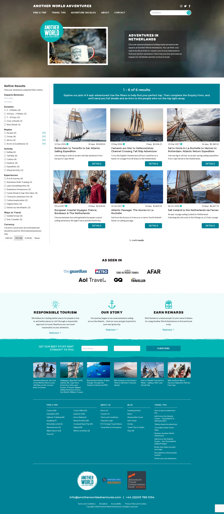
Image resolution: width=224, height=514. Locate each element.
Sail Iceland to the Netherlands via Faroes (193, 210)
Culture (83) (51, 410)
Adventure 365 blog (83, 12)
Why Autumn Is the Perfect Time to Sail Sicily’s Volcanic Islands (125, 382)
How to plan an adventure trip (164, 411)
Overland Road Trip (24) (83, 424)
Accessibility (116, 504)
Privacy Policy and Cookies (135, 504)
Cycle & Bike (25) (80, 410)
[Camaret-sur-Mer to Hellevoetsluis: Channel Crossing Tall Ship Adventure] (136, 124)
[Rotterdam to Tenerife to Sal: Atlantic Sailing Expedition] (79, 124)
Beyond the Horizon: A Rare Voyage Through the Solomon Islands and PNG (98, 382)
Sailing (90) (78, 427)
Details (96, 163)
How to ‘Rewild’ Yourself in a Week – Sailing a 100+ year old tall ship (152, 382)
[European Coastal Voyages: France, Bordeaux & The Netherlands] (79, 186)
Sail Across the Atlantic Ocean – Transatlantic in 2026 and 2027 (164, 418)
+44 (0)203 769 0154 (140, 497)
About (105, 12)
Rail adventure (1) (54, 427)
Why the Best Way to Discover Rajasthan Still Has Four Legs (179, 382)
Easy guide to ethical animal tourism (165, 454)
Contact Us (105, 414)
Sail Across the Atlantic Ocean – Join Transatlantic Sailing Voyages (165, 441)
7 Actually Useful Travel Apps (164, 428)
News (129, 414)
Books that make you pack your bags (165, 448)
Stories (130, 424)
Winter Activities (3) (82, 431)
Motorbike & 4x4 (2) (55, 424)
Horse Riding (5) (80, 417)
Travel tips (58, 12)
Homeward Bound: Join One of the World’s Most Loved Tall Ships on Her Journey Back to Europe (44, 383)
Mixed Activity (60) (81, 420)
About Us (104, 410)
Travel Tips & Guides (135, 427)
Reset (37, 238)
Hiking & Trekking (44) (55, 417)
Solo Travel (131, 420)
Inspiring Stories (134, 410)
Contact (119, 12)
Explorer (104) (79, 414)
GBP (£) (8, 238)
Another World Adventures (62, 6)
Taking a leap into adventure (165, 424)
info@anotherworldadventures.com (95, 497)
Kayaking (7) (52, 420)
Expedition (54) (53, 414)
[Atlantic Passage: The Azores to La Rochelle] (136, 186)
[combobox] (170, 12)
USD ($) (18, 238)
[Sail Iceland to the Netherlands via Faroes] (193, 186)
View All (50, 434)
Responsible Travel (135, 417)
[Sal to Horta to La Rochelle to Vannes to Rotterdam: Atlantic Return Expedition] (193, 124)
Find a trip (39, 12)
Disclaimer (103, 504)
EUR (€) (28, 238)
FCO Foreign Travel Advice (111, 424)
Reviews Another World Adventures (164, 434)
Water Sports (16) (54, 431)
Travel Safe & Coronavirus (110, 427)
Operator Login (106, 420)
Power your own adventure (165, 458)
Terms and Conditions (109, 417)
